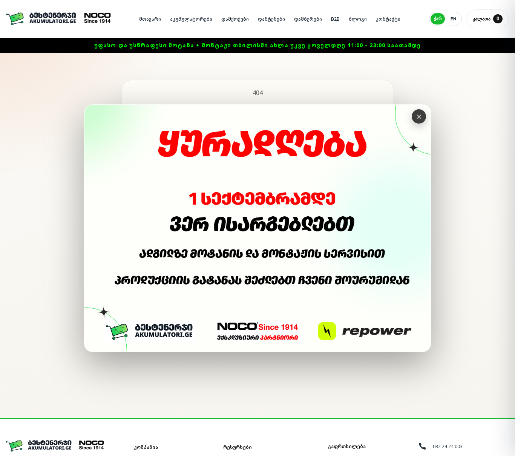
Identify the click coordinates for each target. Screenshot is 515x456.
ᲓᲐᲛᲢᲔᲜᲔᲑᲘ (271, 19)
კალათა (486, 18)
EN (453, 19)
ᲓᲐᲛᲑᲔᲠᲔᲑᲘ (308, 19)
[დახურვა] (419, 116)
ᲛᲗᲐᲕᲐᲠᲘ (150, 19)
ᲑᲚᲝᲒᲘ (358, 19)
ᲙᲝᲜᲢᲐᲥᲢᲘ (388, 19)
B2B (335, 19)
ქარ (438, 18)
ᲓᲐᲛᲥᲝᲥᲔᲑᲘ (235, 19)
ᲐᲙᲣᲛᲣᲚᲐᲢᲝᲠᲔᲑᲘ (191, 19)
